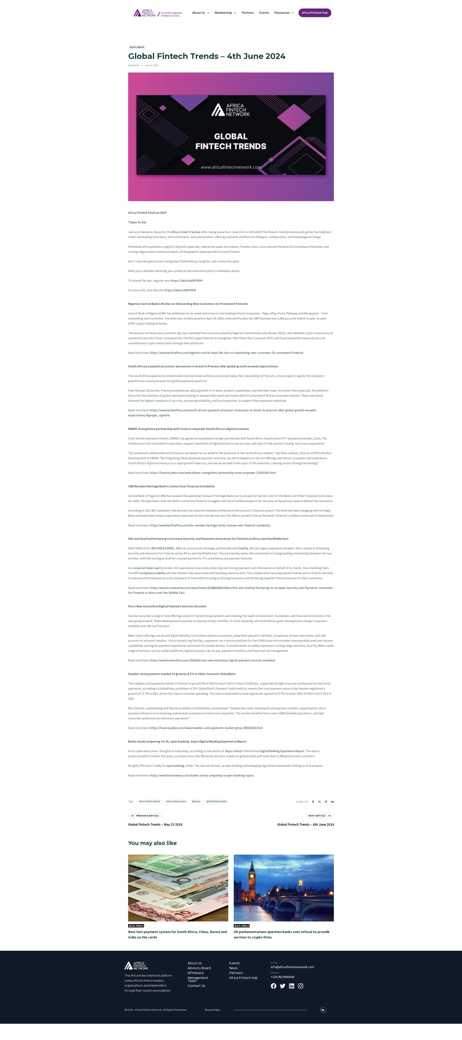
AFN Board (196, 972)
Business (196, 801)
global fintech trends (216, 801)
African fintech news (176, 801)
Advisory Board (199, 968)
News (233, 968)
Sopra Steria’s (234, 751)
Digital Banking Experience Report (282, 751)
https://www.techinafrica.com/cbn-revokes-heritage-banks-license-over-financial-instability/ (210, 525)
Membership (223, 13)
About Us (198, 13)
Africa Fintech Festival (186, 232)
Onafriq (243, 548)
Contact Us (196, 985)
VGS (178, 548)
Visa (130, 636)
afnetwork (133, 65)
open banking (175, 766)
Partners (248, 13)
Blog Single (137, 47)
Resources (282, 13)
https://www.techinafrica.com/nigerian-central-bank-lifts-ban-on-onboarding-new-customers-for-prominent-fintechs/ (227, 353)
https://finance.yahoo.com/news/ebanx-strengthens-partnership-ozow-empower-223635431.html (213, 473)
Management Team (198, 979)
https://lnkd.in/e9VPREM (186, 281)
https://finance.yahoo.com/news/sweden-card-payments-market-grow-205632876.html (206, 728)
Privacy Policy (212, 1009)
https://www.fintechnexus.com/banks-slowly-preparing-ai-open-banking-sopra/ (202, 775)
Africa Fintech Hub (243, 977)
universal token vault (147, 568)
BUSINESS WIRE (162, 548)
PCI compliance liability (150, 573)
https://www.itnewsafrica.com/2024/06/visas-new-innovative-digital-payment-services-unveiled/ (212, 660)
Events (264, 13)
